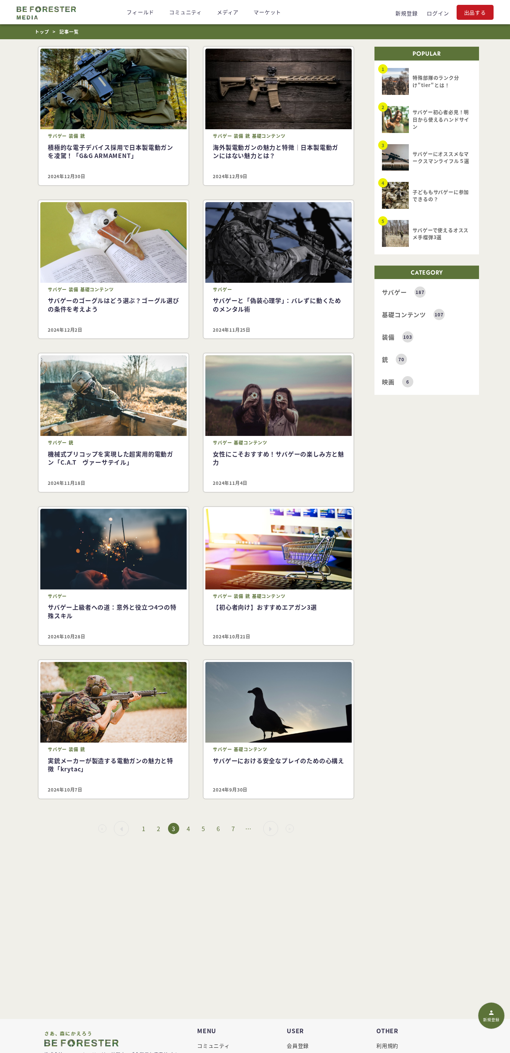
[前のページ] (121, 828)
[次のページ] (271, 828)
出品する (475, 12)
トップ (42, 31)
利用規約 (387, 1045)
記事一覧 (68, 31)
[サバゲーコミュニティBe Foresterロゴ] (46, 12)
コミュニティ (213, 1045)
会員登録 (298, 1045)
